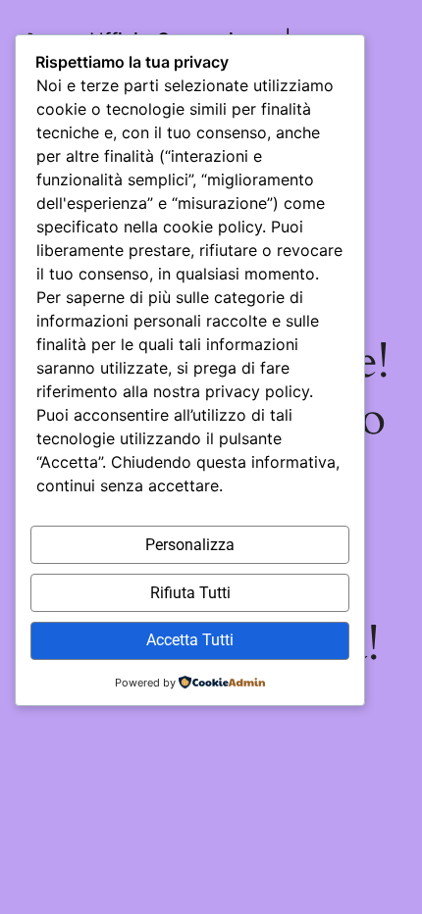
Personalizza (190, 544)
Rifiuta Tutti (190, 593)
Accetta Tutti (190, 640)
